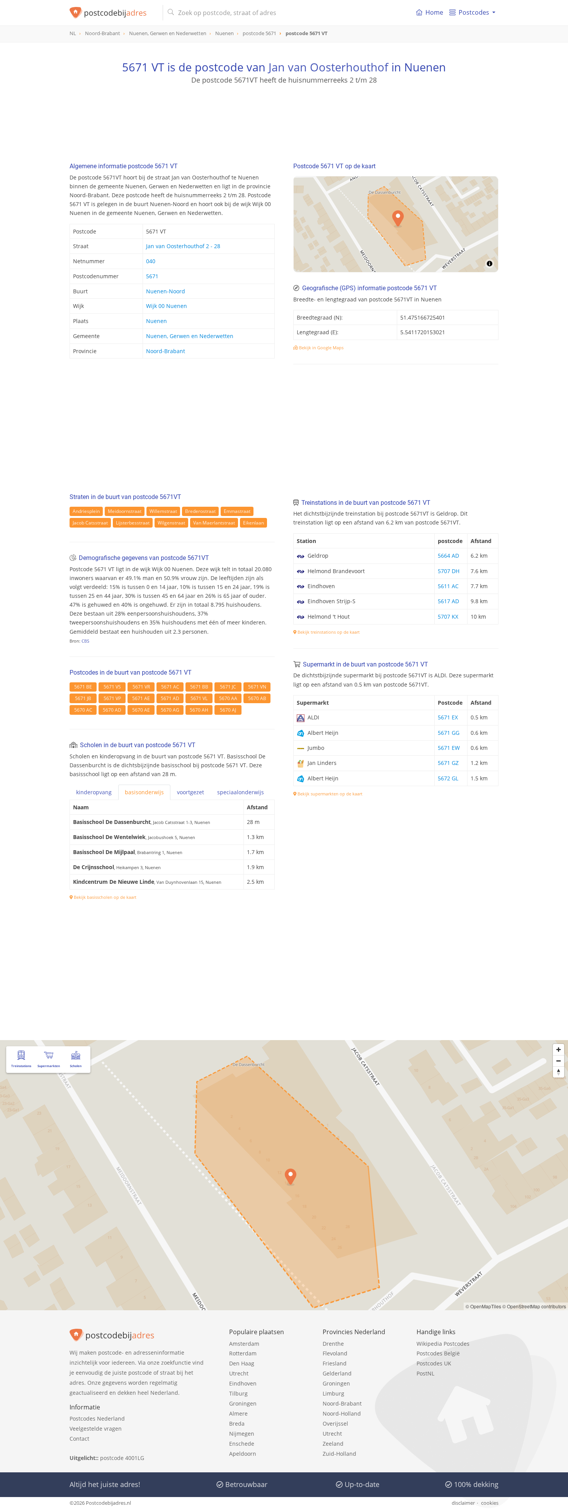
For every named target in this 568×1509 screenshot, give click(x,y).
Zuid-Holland (339, 1453)
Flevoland (335, 1353)
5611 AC (448, 586)
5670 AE (141, 710)
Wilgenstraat (171, 522)
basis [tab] (144, 792)
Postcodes (474, 12)
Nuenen (156, 321)
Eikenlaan (253, 522)
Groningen (243, 1403)
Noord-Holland (342, 1413)
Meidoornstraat (124, 511)
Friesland (335, 1363)
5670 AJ (228, 710)
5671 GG (448, 732)
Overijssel (335, 1423)
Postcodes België (438, 1353)
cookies (489, 1502)
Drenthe (333, 1343)
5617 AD (448, 601)
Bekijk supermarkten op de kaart (329, 794)
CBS (85, 641)
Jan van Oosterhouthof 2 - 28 (183, 246)
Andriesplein (86, 511)
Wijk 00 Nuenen (166, 306)
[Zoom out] (558, 1060)
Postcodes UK (434, 1363)
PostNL (425, 1373)
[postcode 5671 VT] (113, 12)
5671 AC (170, 686)
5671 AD (170, 698)
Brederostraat (200, 511)
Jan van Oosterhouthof (328, 66)
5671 (152, 276)
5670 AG (170, 710)
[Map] (284, 1175)
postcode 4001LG (122, 1458)
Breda (237, 1423)
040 (150, 261)
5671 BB (199, 686)
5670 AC (83, 710)
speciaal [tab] (240, 792)
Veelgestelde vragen (96, 1428)
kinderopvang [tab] (94, 792)
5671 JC (228, 686)
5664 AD (448, 555)
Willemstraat (163, 511)
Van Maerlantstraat (214, 522)
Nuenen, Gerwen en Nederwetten (189, 336)
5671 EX (448, 717)
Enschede (241, 1443)
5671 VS (112, 686)
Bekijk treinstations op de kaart (328, 632)
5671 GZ (448, 762)
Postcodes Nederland (97, 1418)
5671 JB (83, 698)
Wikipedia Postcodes (443, 1343)
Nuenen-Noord (165, 291)
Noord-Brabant (165, 351)
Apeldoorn (242, 1453)
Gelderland (337, 1373)
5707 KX (448, 616)
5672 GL (448, 778)
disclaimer (463, 1502)
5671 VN (257, 686)
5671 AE (141, 698)
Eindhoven (243, 1383)
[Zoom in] (558, 1049)
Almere (238, 1413)
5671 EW (449, 747)
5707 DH (448, 571)
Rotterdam (243, 1353)
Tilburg (238, 1393)
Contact (79, 1438)
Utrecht (238, 1373)
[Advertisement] (284, 119)
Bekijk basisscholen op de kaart (104, 897)
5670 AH (199, 710)
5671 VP (112, 698)
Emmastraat (237, 511)
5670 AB (257, 698)
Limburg (333, 1393)
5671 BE (83, 686)
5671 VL (198, 698)
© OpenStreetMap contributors (534, 1306)
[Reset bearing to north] (558, 1072)
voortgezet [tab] (190, 792)
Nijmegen (241, 1433)
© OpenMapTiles (483, 1306)
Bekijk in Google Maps (321, 347)
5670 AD (112, 710)
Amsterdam (244, 1343)
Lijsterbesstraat (133, 522)
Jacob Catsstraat (90, 522)
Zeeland (333, 1443)
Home (434, 12)
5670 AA (228, 698)
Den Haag (241, 1363)
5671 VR (141, 686)
